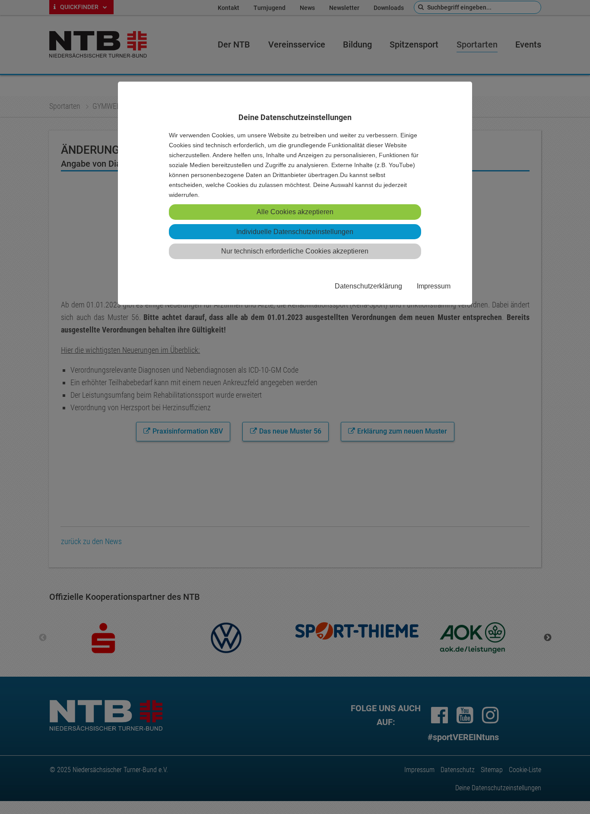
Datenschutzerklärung (368, 286)
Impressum (433, 286)
